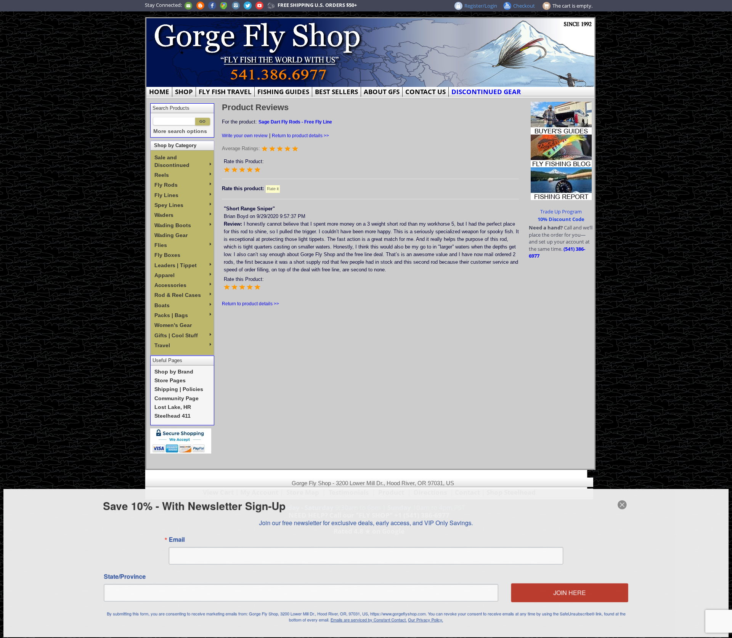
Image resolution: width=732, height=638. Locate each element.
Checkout (524, 5)
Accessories (170, 285)
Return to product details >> (300, 135)
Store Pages (170, 380)
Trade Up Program (561, 211)
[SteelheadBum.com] (271, 5)
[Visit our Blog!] (200, 5)
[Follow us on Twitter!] (248, 5)
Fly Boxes (167, 255)
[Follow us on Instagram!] (236, 5)
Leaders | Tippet (175, 265)
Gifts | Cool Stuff (176, 335)
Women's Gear (173, 325)
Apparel (164, 275)
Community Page (176, 398)
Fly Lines (166, 195)
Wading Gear (171, 235)
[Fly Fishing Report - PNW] (561, 183)
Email (175, 539)
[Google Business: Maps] (224, 5)
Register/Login (480, 5)
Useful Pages (167, 360)
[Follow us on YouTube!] (259, 5)
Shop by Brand (173, 372)
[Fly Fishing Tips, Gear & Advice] (561, 150)
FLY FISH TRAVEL (225, 91)
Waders (163, 215)
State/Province (122, 577)
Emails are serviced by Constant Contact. (368, 620)
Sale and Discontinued (171, 161)
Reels (161, 175)
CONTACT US (425, 91)
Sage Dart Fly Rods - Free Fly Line (295, 122)
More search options (180, 131)
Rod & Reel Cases (177, 295)
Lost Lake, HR (172, 407)
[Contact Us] (188, 5)
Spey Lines (168, 205)
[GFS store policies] (180, 441)
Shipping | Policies (178, 389)
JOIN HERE (571, 592)
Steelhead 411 (172, 416)
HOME (159, 91)
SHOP (184, 91)
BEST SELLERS (336, 91)
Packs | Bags (171, 315)
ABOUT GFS (382, 91)
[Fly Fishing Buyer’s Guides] (561, 117)
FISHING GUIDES (283, 91)
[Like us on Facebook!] (212, 5)
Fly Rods (166, 185)
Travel (162, 345)
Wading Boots (172, 225)
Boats (162, 305)
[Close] (624, 504)
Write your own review (245, 135)
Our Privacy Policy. (426, 620)
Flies (160, 245)
